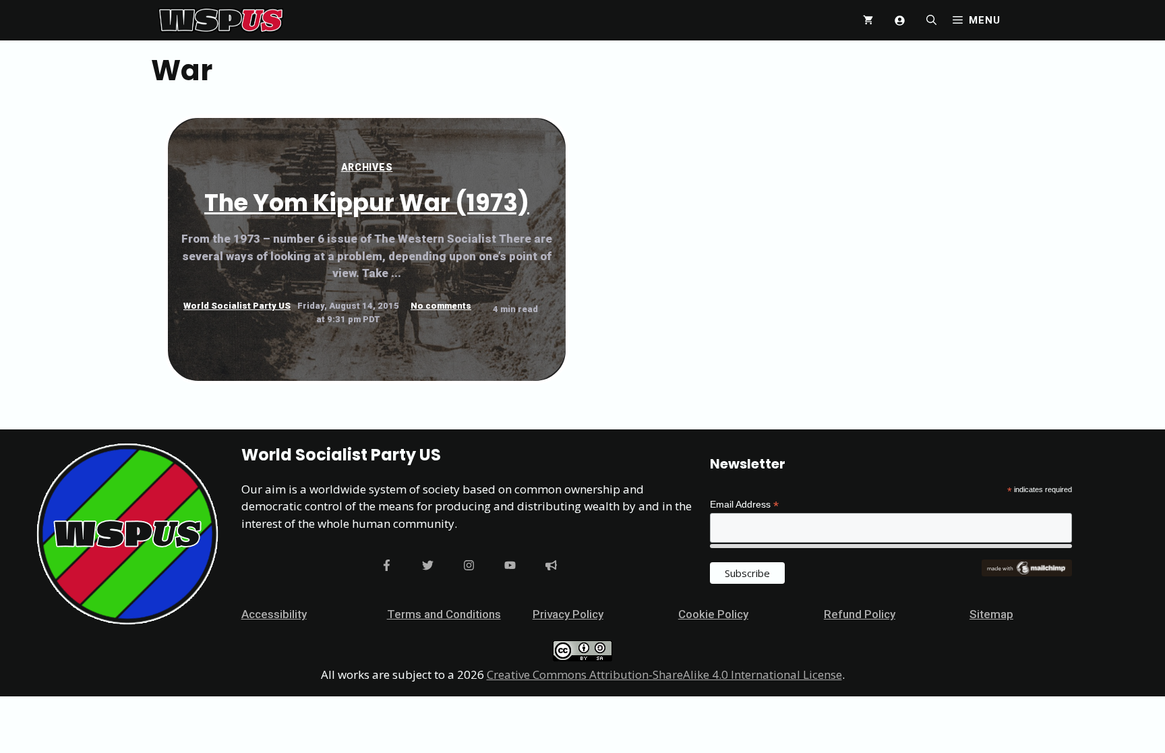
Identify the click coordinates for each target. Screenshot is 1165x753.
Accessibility (274, 614)
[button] (931, 20)
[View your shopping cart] (868, 20)
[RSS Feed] (551, 565)
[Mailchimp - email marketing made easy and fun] (1027, 573)
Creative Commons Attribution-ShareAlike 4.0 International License (664, 674)
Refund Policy (859, 614)
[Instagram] (469, 565)
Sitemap (991, 614)
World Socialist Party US (237, 306)
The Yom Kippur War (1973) (366, 202)
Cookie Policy (713, 614)
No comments (441, 306)
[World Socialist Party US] (221, 20)
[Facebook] (386, 565)
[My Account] (899, 20)
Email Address (744, 504)
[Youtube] (510, 565)
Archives (367, 167)
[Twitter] (428, 565)
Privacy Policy (568, 614)
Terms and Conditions (444, 614)
